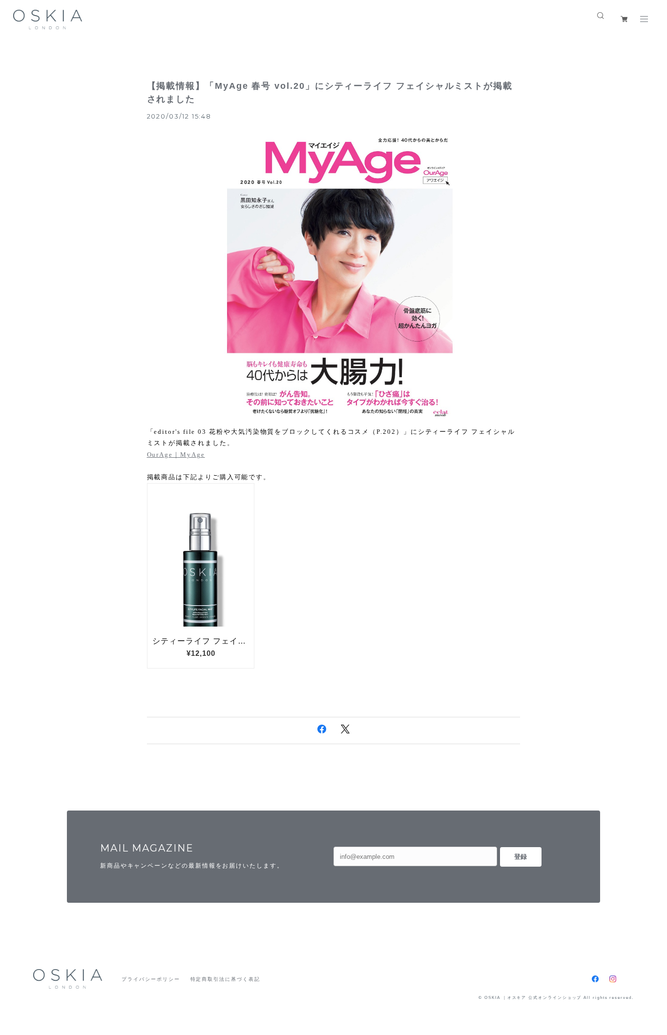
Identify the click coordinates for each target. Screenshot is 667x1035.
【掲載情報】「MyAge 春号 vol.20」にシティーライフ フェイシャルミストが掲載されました (330, 92)
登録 (520, 856)
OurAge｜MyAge (176, 454)
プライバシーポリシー (151, 979)
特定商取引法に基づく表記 (225, 979)
